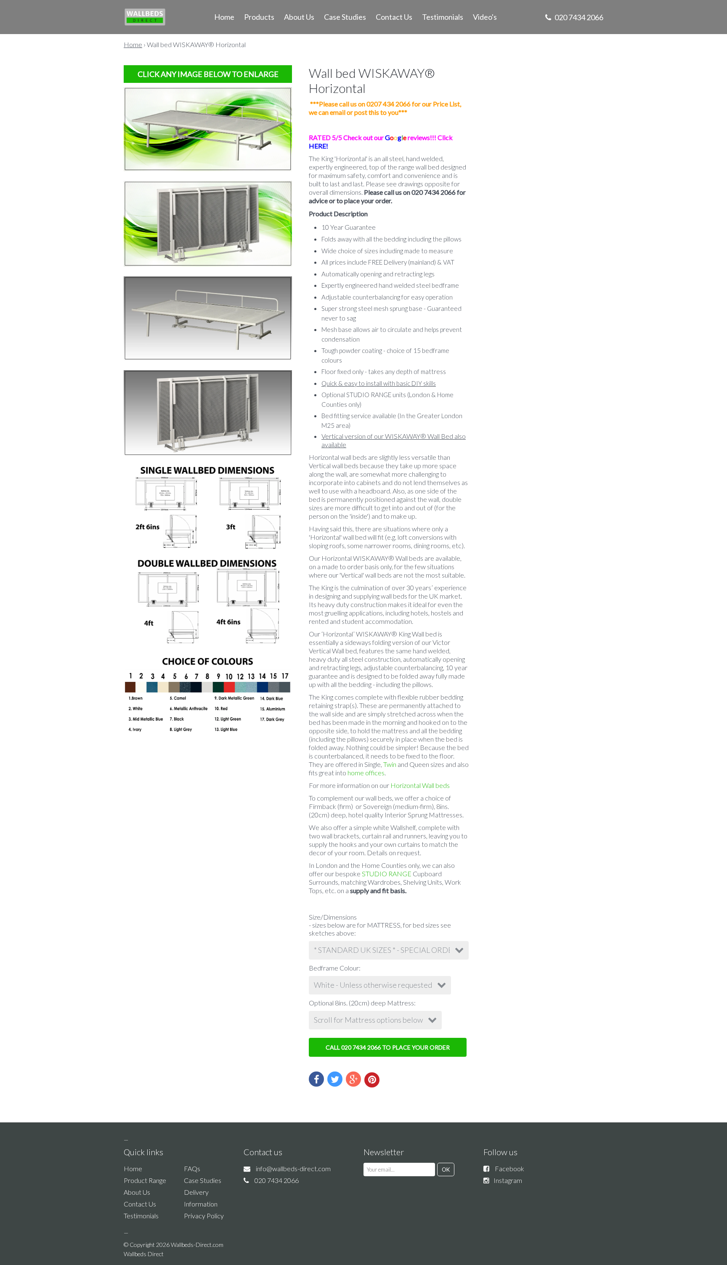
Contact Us (394, 16)
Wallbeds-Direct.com (197, 1244)
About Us (299, 16)
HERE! (318, 146)
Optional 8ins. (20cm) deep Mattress (361, 1003)
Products (259, 16)
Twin (389, 764)
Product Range (145, 1180)
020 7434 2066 (578, 17)
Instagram (508, 1180)
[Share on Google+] (353, 1079)
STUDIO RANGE (387, 874)
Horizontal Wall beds (420, 785)
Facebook (509, 1168)
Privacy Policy (204, 1216)
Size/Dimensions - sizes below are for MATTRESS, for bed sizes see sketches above (380, 925)
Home (224, 16)
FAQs (192, 1168)
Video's (485, 16)
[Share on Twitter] (334, 1079)
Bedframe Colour (334, 968)
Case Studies (345, 16)
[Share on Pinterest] (371, 1079)
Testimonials (442, 16)
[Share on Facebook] (316, 1079)
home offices (366, 773)
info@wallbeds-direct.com (293, 1168)
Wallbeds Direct (144, 1253)
